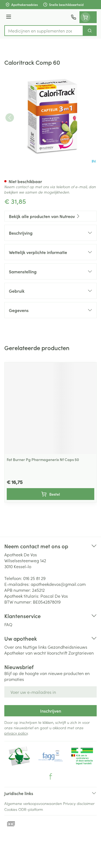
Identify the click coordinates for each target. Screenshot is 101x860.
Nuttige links (35, 647)
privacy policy (16, 733)
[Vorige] (9, 117)
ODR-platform (30, 809)
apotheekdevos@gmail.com (58, 584)
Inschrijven (50, 711)
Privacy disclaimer (79, 803)
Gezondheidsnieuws (67, 647)
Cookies (10, 809)
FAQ (8, 624)
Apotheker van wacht (25, 653)
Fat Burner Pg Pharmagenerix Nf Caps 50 (43, 459)
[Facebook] (51, 776)
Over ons (13, 647)
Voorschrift (57, 653)
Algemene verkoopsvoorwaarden (33, 803)
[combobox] (43, 30)
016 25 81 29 (34, 578)
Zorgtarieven (81, 653)
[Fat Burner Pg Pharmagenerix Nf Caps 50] (50, 408)
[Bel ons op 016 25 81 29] (73, 17)
